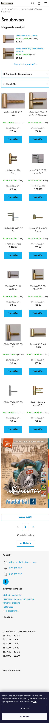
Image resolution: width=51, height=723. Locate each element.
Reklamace (8, 606)
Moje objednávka (10, 610)
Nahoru (27, 543)
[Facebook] (6, 582)
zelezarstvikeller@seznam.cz (22, 562)
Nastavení (24, 708)
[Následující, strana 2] (25, 527)
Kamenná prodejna (11, 602)
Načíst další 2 (26, 517)
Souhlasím (24, 716)
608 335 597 (15, 574)
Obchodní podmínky (12, 595)
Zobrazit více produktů (24, 64)
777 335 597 (15, 568)
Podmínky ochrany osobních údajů (18, 599)
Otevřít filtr (11, 84)
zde (34, 701)
